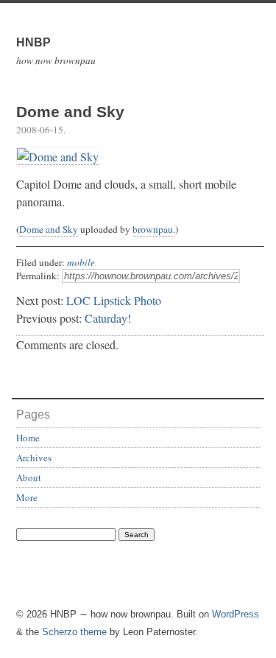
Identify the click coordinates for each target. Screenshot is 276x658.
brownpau (152, 229)
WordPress (235, 614)
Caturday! (108, 318)
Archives (34, 457)
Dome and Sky (48, 229)
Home (28, 437)
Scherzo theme (74, 631)
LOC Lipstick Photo (113, 300)
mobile (81, 262)
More (27, 497)
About (28, 477)
